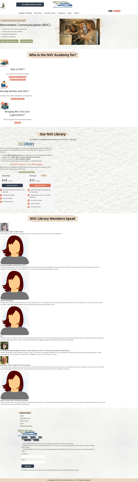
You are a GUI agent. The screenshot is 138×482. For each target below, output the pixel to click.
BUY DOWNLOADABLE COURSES (32, 4)
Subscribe (28, 466)
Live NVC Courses (49, 13)
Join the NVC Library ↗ (17, 99)
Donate (76, 13)
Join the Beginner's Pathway (18, 77)
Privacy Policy (24, 421)
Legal (21, 423)
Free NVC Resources (26, 426)
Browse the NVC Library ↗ (26, 172)
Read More (17, 123)
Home (21, 416)
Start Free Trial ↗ (12, 185)
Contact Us (117, 11)
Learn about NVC (26, 41)
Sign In (110, 11)
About (70, 13)
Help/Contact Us (25, 418)
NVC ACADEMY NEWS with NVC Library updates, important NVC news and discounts (48, 443)
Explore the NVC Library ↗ (9, 41)
